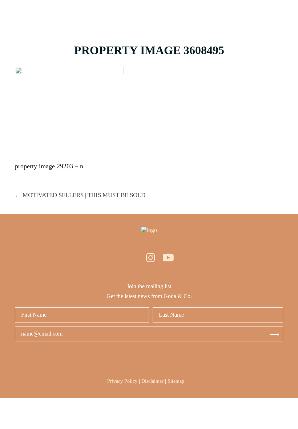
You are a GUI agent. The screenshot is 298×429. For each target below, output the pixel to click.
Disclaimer (152, 381)
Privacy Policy (122, 381)
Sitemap (176, 381)
